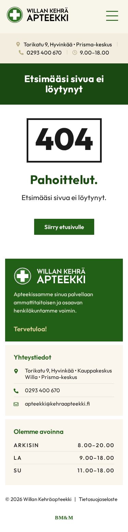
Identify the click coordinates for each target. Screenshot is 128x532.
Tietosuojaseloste (98, 499)
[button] (112, 17)
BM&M (64, 517)
